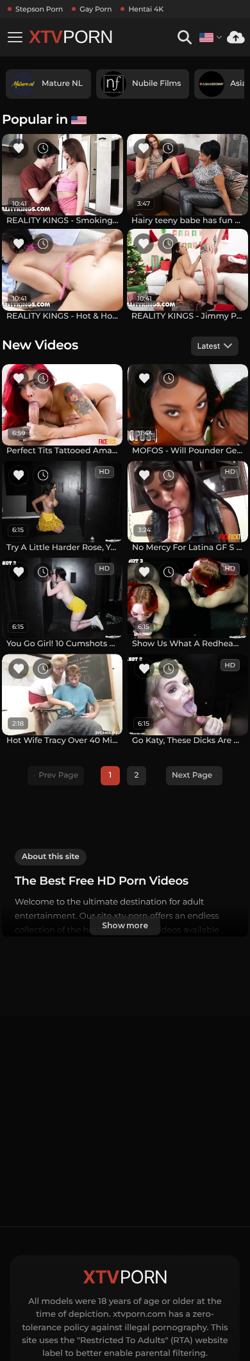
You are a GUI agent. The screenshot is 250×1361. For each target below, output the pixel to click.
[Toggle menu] (14, 37)
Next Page (192, 775)
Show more (125, 925)
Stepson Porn (39, 8)
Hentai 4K (145, 8)
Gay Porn (95, 8)
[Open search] (184, 37)
